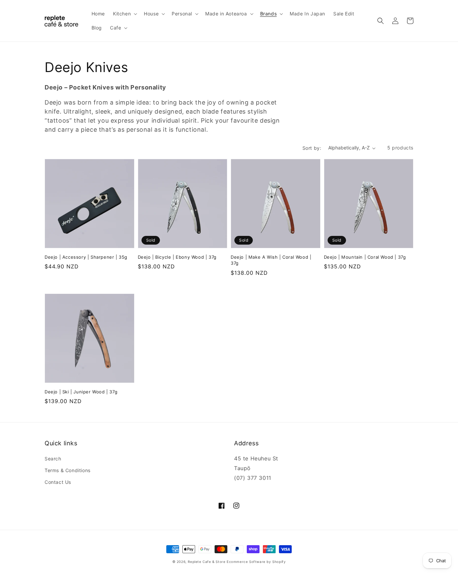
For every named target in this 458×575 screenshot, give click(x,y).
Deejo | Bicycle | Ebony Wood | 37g (177, 257)
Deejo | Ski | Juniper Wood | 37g (81, 391)
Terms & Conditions (68, 470)
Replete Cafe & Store (206, 562)
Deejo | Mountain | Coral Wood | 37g (365, 257)
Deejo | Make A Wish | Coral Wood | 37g (271, 260)
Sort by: (312, 148)
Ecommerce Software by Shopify (256, 562)
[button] (124, 14)
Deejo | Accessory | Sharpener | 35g (86, 257)
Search (53, 458)
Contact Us (58, 482)
